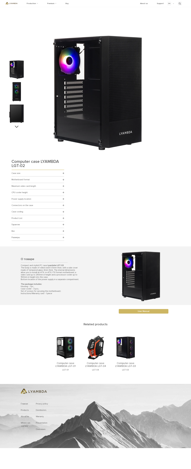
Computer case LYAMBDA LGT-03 (125, 365)
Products (25, 410)
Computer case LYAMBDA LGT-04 (95, 365)
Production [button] (31, 3)
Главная (24, 403)
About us (144, 3)
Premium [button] (50, 3)
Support (160, 3)
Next (16, 126)
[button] (171, 3)
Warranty (40, 416)
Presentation (41, 423)
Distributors (41, 410)
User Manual (143, 311)
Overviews (40, 429)
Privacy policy (42, 403)
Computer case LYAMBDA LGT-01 (65, 365)
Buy (67, 3)
